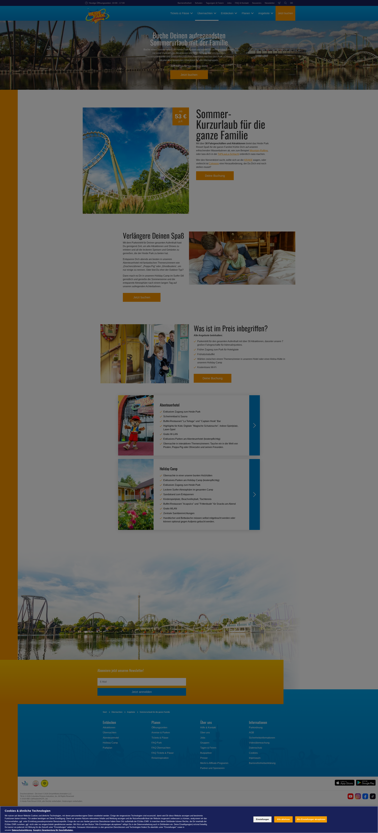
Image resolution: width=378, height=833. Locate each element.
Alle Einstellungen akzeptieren (311, 819)
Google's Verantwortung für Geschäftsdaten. (53, 830)
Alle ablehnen (283, 819)
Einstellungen (262, 819)
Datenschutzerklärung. (22, 830)
